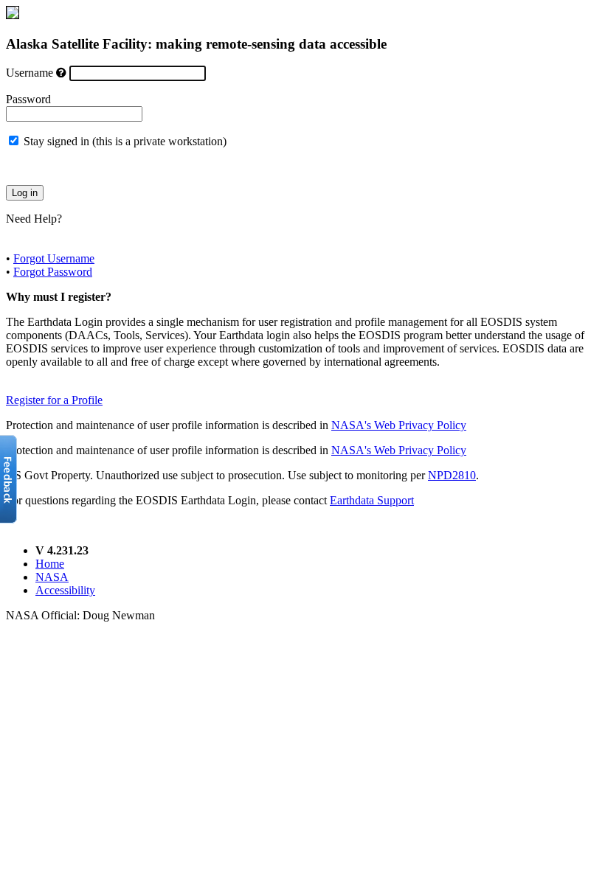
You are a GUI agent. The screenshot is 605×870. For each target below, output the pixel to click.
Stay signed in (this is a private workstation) (125, 141)
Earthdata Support (372, 500)
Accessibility (65, 590)
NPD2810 (452, 475)
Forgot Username (53, 258)
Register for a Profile (54, 400)
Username (29, 72)
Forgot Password (52, 271)
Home (49, 563)
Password (28, 99)
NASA (52, 577)
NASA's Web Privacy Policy (398, 425)
